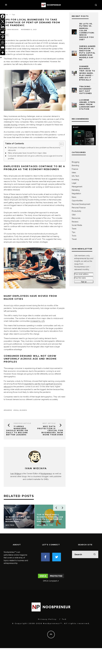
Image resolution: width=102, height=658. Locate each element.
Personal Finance (78, 208)
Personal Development (81, 204)
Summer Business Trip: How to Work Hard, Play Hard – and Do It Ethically (87, 73)
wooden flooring (10, 125)
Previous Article (22, 423)
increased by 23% (37, 321)
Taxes (74, 229)
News (74, 197)
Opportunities (77, 201)
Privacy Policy (47, 619)
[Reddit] (2, 31)
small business (20, 410)
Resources (76, 218)
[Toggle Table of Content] (60, 144)
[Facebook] (2, 16)
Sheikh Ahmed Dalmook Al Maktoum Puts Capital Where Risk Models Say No (87, 53)
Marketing (76, 190)
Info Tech (75, 176)
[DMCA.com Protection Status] (51, 578)
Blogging (75, 162)
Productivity (76, 211)
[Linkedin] (2, 26)
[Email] (2, 47)
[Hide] (1, 58)
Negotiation (76, 194)
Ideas (74, 173)
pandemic (8, 410)
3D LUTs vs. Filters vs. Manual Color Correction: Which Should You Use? (86, 32)
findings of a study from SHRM (16, 197)
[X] (2, 21)
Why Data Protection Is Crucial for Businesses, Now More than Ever (50, 430)
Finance (75, 169)
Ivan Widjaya (13, 29)
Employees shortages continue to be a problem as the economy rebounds (34, 149)
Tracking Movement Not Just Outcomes (85, 89)
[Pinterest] (2, 37)
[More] (2, 52)
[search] (94, 554)
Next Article (49, 423)
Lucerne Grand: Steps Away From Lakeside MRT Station (87, 104)
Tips (73, 232)
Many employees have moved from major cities (27, 153)
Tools (74, 236)
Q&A (74, 215)
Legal (74, 183)
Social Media (77, 225)
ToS (64, 619)
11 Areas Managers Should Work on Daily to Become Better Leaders (17, 430)
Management (77, 187)
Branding (75, 165)
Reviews (75, 222)
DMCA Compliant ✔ (51, 581)
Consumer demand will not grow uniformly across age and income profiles (35, 157)
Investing (75, 180)
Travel (74, 239)
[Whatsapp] (2, 42)
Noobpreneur (46, 473)
